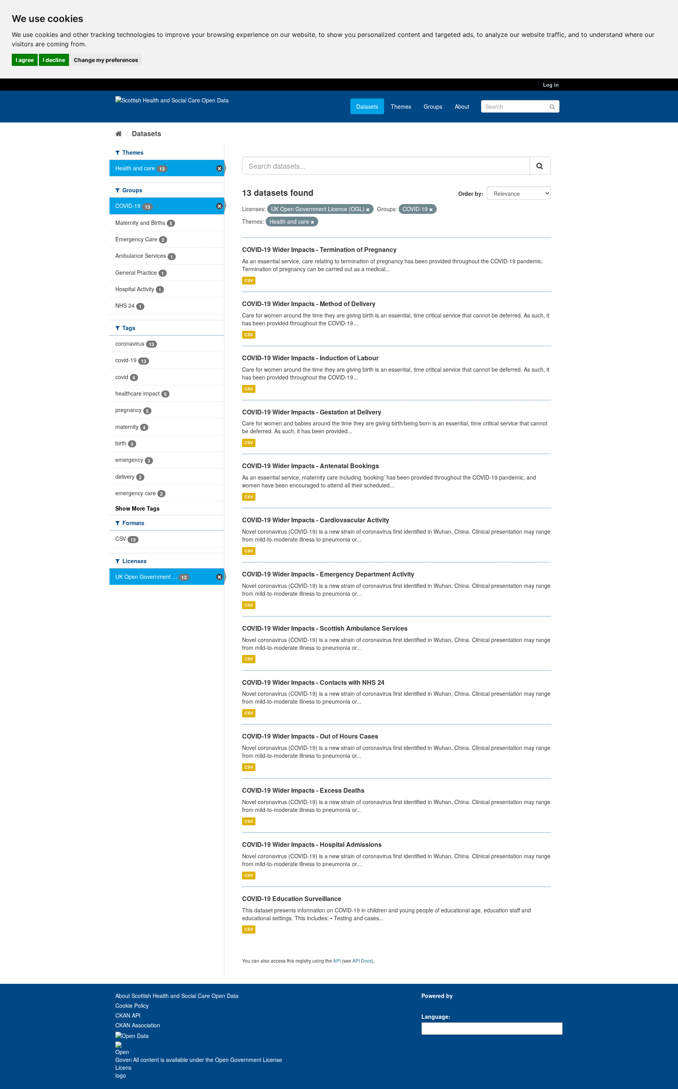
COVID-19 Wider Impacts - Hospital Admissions (312, 844)
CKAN (434, 1004)
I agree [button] (25, 60)
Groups (433, 106)
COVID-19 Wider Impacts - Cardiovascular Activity (315, 519)
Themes (401, 106)
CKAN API (127, 1015)
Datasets (367, 106)
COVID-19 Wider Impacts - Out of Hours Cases (310, 736)
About (462, 106)
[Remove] (368, 209)
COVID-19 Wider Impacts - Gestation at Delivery (311, 411)
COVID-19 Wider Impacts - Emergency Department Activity (328, 573)
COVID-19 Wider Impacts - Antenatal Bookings (310, 465)
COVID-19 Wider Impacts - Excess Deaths (303, 790)
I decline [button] (54, 60)
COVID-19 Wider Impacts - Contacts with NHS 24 (313, 682)
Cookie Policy (132, 1005)
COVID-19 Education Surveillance (291, 898)
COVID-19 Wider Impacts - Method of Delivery (308, 303)
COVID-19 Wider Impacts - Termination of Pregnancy (319, 249)
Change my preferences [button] (106, 60)
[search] (540, 166)
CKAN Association (137, 1025)
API (337, 960)
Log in (551, 84)
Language (434, 1016)
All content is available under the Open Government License (206, 1059)
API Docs (362, 960)
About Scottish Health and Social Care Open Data (177, 996)
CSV (248, 280)
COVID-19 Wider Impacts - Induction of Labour (310, 357)
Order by (469, 193)
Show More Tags (137, 508)
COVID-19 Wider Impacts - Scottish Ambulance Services (325, 628)
